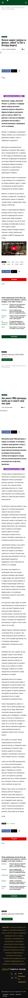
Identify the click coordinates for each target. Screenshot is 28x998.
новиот (8, 264)
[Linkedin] (12, 977)
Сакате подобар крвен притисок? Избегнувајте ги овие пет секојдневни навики (17, 311)
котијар (21, 262)
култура (4, 264)
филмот (21, 264)
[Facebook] (11, 973)
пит (12, 264)
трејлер (16, 264)
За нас (20, 973)
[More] (19, 70)
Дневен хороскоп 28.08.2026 (13, 354)
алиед (8, 262)
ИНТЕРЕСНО (8, 7)
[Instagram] (15, 973)
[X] (15, 977)
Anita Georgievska (12, 49)
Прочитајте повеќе (7, 359)
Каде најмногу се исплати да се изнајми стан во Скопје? (17, 327)
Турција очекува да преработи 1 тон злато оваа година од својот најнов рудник (17, 317)
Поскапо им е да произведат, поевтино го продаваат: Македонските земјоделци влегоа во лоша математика (17, 306)
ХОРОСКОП (4, 351)
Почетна (3, 7)
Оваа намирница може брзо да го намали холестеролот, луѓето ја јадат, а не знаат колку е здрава (14, 300)
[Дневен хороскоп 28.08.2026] (14, 346)
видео (12, 262)
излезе (16, 262)
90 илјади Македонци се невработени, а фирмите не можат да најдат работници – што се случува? (17, 323)
